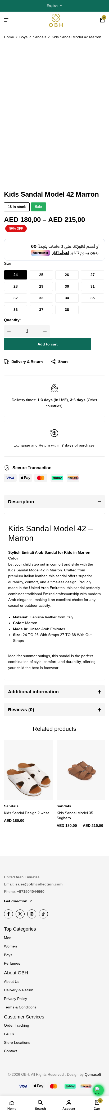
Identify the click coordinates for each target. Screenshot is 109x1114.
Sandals (39, 37)
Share (63, 361)
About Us (11, 981)
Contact (10, 1051)
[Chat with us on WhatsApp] (98, 1090)
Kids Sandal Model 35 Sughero (75, 815)
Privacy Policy (15, 999)
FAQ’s (9, 1034)
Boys (23, 37)
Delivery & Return (27, 361)
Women (10, 946)
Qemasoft (93, 1074)
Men (7, 938)
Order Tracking (16, 1025)
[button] (15, 274)
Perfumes (12, 963)
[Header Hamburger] (7, 20)
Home (9, 37)
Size (7, 263)
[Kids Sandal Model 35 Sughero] (81, 770)
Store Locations (17, 1042)
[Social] (8, 913)
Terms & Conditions (20, 1007)
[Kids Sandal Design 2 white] (28, 770)
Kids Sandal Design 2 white (26, 813)
